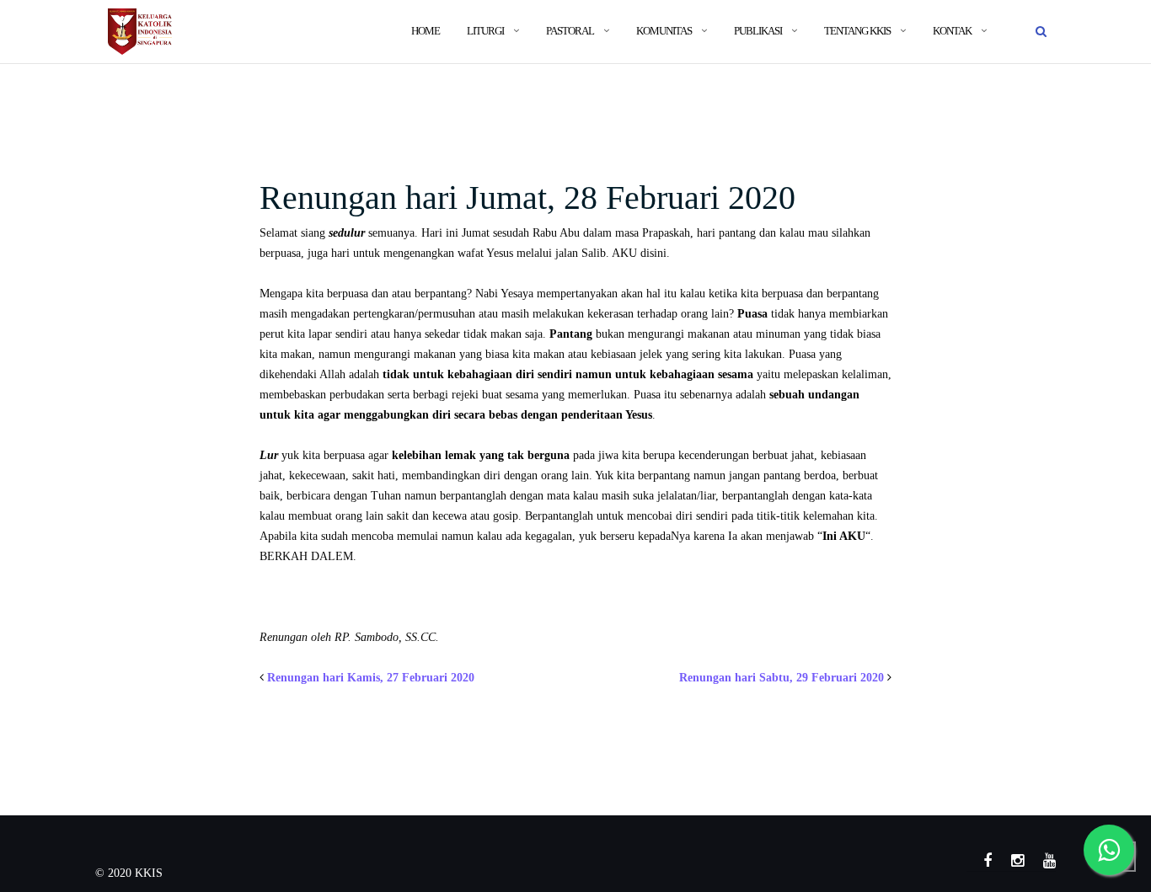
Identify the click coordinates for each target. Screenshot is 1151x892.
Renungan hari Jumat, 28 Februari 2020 (527, 197)
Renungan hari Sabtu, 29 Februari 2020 (781, 677)
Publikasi (758, 30)
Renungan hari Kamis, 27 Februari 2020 (370, 677)
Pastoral (570, 30)
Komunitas (664, 30)
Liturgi (485, 30)
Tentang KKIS (857, 30)
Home (425, 30)
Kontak (952, 30)
